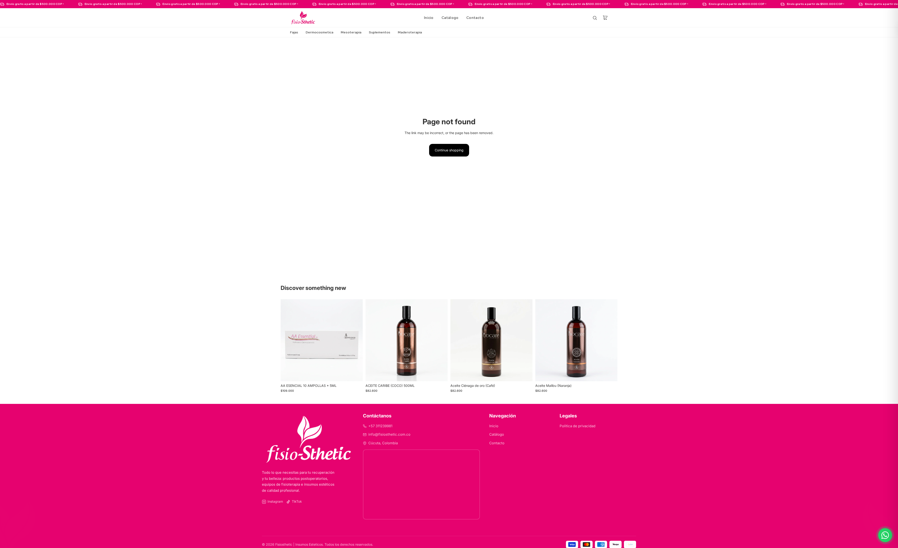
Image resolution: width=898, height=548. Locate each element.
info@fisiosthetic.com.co (389, 434)
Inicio (428, 17)
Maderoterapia (410, 32)
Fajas (294, 32)
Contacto (475, 17)
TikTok (297, 501)
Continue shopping (449, 150)
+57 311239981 (380, 426)
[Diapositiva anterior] (288, 340)
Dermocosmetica (319, 32)
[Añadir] (355, 374)
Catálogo (450, 17)
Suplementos (379, 32)
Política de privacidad (577, 426)
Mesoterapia (351, 32)
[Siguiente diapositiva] (356, 340)
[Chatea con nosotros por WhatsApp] (885, 535)
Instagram (275, 501)
